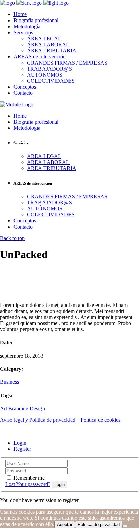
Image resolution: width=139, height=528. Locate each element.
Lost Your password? (27, 484)
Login (19, 443)
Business (9, 382)
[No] (125, 526)
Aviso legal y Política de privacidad (37, 420)
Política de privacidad (99, 524)
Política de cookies (100, 420)
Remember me (29, 478)
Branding (18, 408)
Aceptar (64, 524)
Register (22, 449)
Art (3, 408)
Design (37, 408)
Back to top (12, 238)
